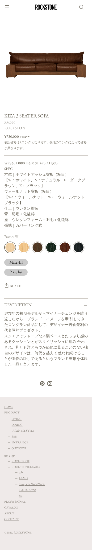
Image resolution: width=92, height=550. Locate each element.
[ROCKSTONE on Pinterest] (42, 384)
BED (14, 436)
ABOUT (9, 513)
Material (16, 262)
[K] (51, 247)
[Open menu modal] (7, 7)
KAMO (23, 478)
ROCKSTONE (15, 127)
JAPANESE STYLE (23, 431)
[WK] (78, 247)
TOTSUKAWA (27, 490)
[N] (24, 247)
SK (20, 496)
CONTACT (11, 519)
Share (15, 286)
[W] (10, 247)
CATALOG (11, 507)
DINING (17, 425)
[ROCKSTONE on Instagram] (50, 384)
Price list (15, 272)
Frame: (11, 236)
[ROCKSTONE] (46, 7)
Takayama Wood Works (32, 484)
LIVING (16, 419)
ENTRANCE (20, 442)
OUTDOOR (19, 448)
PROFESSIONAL (14, 502)
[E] (37, 247)
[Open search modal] (83, 7)
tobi (21, 472)
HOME (8, 407)
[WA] (65, 247)
